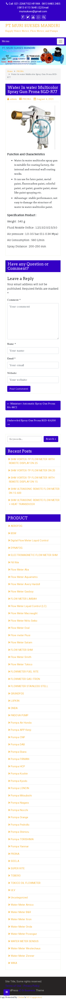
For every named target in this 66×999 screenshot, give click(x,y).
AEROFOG (16, 525)
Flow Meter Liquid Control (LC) (28, 606)
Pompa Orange (19, 817)
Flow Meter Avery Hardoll (25, 584)
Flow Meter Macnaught (24, 613)
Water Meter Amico (22, 904)
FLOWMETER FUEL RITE (25, 671)
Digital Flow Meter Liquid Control (29, 540)
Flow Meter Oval (20, 627)
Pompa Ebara (18, 751)
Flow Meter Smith (21, 657)
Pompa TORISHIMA (22, 839)
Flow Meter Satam (21, 642)
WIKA (14, 963)
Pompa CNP (18, 737)
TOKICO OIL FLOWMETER (25, 883)
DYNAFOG (17, 547)
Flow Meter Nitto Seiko (24, 620)
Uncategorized (19, 897)
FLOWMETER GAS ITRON (25, 679)
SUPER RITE (18, 868)
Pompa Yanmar (20, 846)
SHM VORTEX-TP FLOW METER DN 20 (33, 470)
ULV (13, 890)
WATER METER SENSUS (25, 941)
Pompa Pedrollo (20, 824)
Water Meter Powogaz (24, 933)
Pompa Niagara (20, 802)
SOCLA (15, 861)
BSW (13, 533)
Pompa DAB (18, 744)
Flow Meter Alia (20, 569)
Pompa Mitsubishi (21, 795)
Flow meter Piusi (20, 635)
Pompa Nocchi (19, 810)
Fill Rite (15, 562)
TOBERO (16, 875)
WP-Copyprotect (34, 997)
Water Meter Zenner (22, 955)
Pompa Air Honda (21, 722)
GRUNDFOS (17, 693)
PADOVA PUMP (19, 715)
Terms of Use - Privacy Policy (22, 985)
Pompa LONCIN (20, 788)
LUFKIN (15, 700)
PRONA (20, 71)
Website (12, 373)
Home (10, 71)
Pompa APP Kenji (21, 729)
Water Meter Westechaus (25, 948)
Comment (14, 299)
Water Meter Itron (21, 919)
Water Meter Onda (21, 926)
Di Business (28, 990)
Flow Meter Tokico (21, 664)
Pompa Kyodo (19, 781)
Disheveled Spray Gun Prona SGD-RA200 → (31, 422)
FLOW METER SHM (22, 649)
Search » (51, 438)
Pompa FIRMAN (20, 759)
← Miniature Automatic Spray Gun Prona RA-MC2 (31, 405)
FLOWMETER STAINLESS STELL (29, 686)
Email (11, 358)
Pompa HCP (18, 766)
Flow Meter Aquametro (24, 577)
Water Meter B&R (21, 912)
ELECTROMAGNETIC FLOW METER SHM (34, 555)
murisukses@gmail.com (33, 11)
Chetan (21, 997)
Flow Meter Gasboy (22, 591)
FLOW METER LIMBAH (24, 598)
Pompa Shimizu (20, 831)
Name (11, 343)
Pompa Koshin (19, 773)
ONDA (14, 708)
